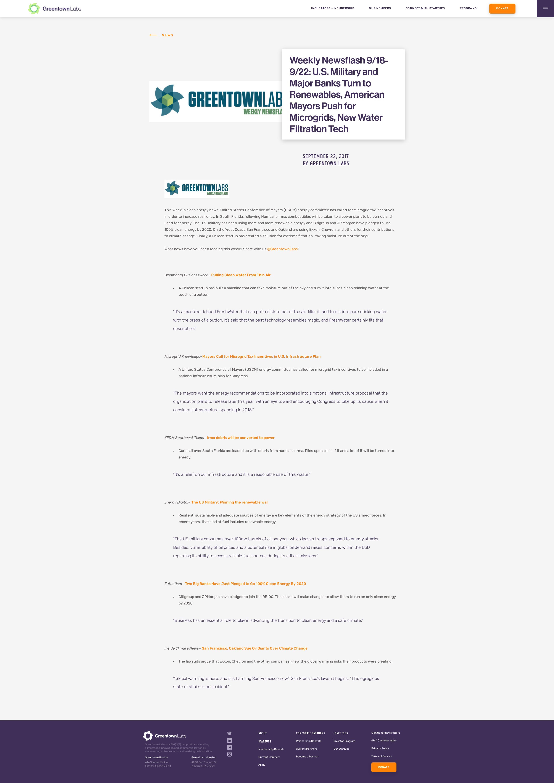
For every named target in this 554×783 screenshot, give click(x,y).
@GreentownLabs (282, 249)
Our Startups (341, 749)
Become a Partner (307, 756)
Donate (502, 8)
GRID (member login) (383, 740)
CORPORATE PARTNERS (310, 733)
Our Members (380, 8)
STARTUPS (264, 741)
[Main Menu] (545, 8)
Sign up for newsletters (385, 733)
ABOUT (262, 733)
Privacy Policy (380, 748)
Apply (261, 765)
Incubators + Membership (332, 8)
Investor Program (344, 741)
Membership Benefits (271, 749)
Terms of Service (381, 756)
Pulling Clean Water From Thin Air (241, 275)
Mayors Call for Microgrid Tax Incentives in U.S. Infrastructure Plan (261, 357)
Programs (468, 8)
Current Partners (306, 749)
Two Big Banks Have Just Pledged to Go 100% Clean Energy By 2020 (245, 584)
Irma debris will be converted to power (241, 438)
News (167, 35)
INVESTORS (341, 733)
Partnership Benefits (308, 741)
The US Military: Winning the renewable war (229, 502)
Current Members (269, 757)
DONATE (384, 767)
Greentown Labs (329, 163)
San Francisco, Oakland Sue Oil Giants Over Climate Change (255, 648)
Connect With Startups (425, 8)
